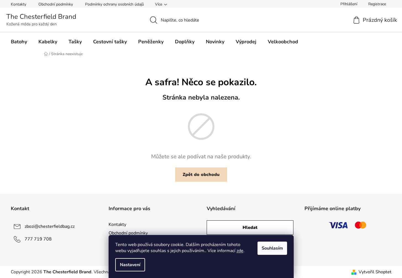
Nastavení (130, 265)
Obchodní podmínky (55, 4)
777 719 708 (38, 239)
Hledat (250, 227)
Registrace (377, 4)
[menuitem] (19, 41)
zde (240, 251)
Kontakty (18, 4)
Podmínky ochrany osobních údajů (114, 4)
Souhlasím (272, 248)
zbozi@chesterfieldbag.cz (50, 226)
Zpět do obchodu (201, 175)
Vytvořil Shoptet (375, 272)
